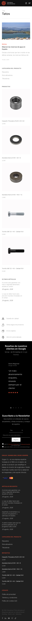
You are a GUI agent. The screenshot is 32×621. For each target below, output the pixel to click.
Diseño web (11, 614)
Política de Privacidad (25, 444)
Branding (4, 614)
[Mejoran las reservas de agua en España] (16, 31)
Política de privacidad (9, 594)
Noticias (4, 44)
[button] (29, 3)
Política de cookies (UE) (9, 601)
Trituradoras (5, 78)
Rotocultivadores (7, 75)
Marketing (18, 614)
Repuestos (5, 72)
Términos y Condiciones (13, 444)
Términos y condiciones (9, 597)
